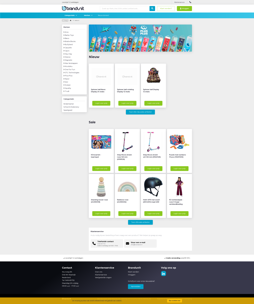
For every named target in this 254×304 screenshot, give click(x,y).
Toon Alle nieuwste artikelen (140, 112)
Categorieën (70, 15)
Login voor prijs (101, 103)
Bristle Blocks (70, 41)
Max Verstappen (71, 63)
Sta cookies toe (174, 301)
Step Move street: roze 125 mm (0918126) (124, 157)
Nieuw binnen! (103, 15)
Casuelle (68, 48)
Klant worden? (166, 8)
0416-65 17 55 (101, 244)
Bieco (67, 38)
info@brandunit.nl (136, 244)
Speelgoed (68, 110)
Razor (67, 79)
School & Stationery (71, 107)
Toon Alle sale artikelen (140, 222)
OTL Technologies (72, 73)
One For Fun (70, 69)
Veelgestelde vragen (103, 277)
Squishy (68, 88)
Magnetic (68, 60)
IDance (67, 57)
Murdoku (68, 66)
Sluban (68, 85)
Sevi (66, 82)
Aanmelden (135, 286)
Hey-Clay (68, 54)
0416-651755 (70, 280)
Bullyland (69, 44)
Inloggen (185, 8)
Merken (87, 15)
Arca (66, 32)
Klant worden (133, 272)
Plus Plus (68, 76)
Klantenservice (179, 2)
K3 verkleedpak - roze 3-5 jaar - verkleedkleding (176, 202)
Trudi (67, 91)
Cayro (67, 51)
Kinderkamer (69, 104)
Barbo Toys (69, 35)
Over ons (98, 272)
